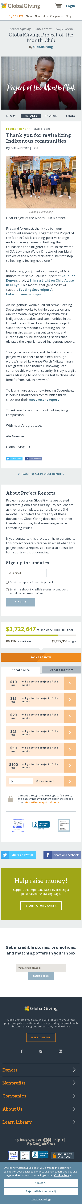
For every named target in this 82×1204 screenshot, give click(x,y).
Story (11, 115)
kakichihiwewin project (24, 294)
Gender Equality (20, 29)
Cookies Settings (41, 1199)
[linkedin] (60, 1051)
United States (43, 29)
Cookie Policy (62, 1175)
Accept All (41, 1183)
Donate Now (41, 657)
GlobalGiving (43, 47)
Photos (51, 115)
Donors (9, 1070)
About (29, 16)
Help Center (41, 1037)
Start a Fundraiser (41, 905)
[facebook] (22, 1051)
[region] (41, 1183)
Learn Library (17, 1122)
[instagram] (40, 1051)
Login (70, 6)
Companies (56, 16)
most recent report (44, 399)
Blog (68, 16)
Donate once (21, 670)
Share (70, 115)
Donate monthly (61, 670)
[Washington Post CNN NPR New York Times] (41, 1143)
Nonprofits (41, 16)
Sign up (21, 602)
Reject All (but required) (41, 1191)
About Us (12, 1109)
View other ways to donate (42, 802)
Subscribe (41, 976)
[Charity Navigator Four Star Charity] (14, 1155)
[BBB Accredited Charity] (41, 1155)
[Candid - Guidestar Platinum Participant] (26, 1155)
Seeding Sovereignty (35, 289)
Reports (31, 115)
